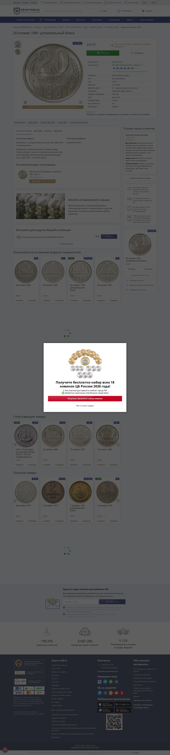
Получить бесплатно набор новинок (85, 398)
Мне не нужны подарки (85, 406)
